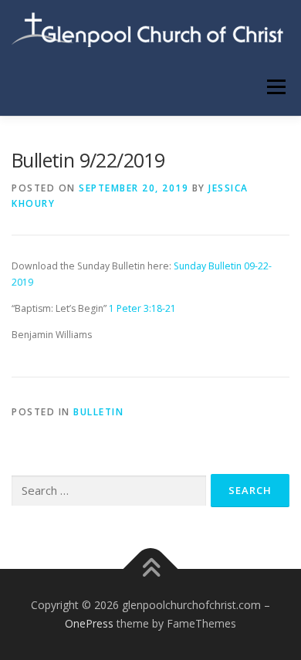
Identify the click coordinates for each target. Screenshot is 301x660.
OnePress (89, 623)
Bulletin (98, 411)
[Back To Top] (150, 569)
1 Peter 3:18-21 (142, 308)
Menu (275, 86)
